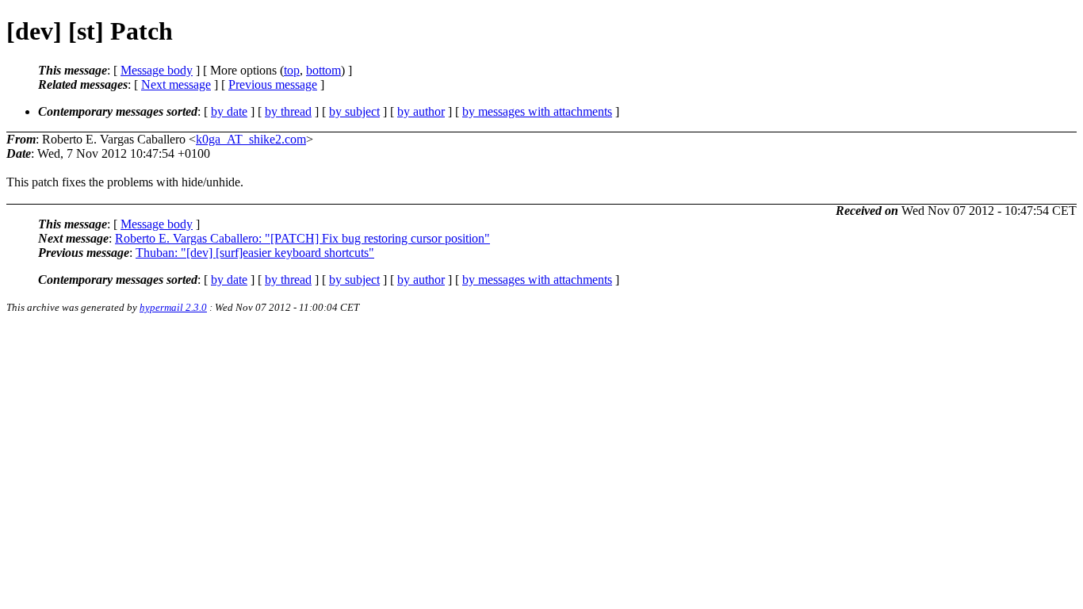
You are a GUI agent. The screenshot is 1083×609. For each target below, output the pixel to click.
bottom (323, 70)
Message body (157, 70)
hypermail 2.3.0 (173, 307)
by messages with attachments (537, 111)
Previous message (272, 84)
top (292, 70)
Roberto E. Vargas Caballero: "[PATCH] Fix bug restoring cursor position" (302, 238)
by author (421, 111)
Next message (176, 84)
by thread (288, 111)
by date (229, 111)
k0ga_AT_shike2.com (251, 139)
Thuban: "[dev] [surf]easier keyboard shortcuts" (255, 252)
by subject (354, 111)
